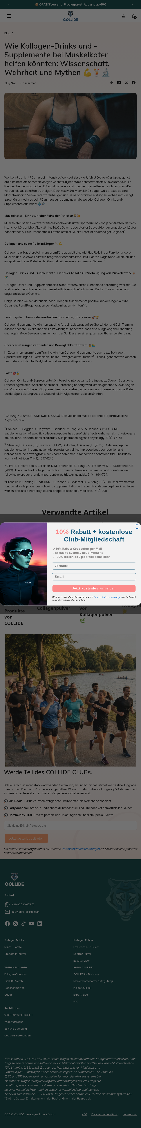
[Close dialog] (137, 526)
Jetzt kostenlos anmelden (94, 588)
